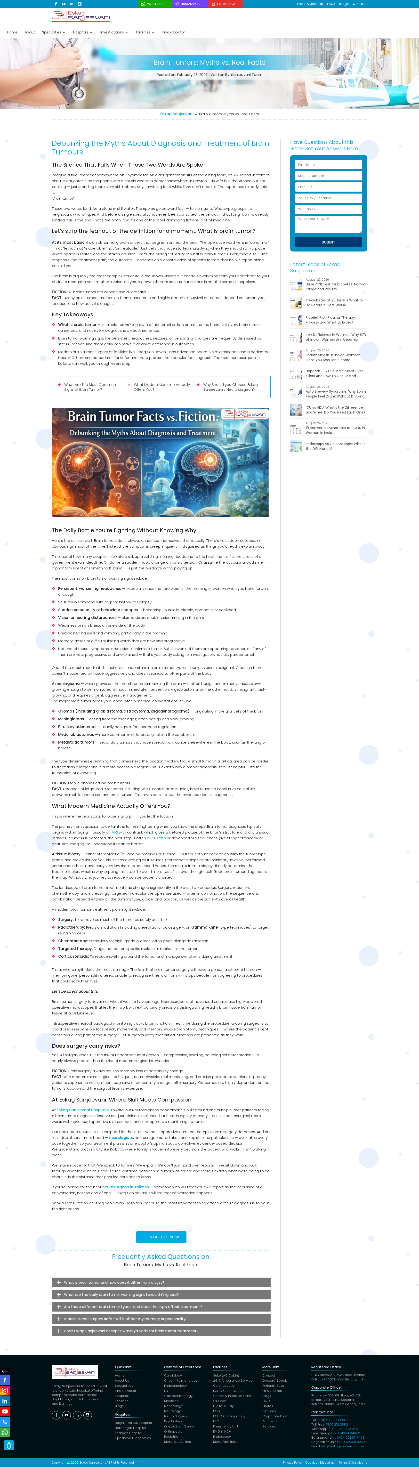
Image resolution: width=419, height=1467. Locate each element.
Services (269, 1411)
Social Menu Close (5, 1371)
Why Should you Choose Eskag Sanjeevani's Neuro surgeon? (230, 387)
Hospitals (80, 32)
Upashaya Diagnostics (133, 1438)
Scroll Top (9, 1445)
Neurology (172, 1411)
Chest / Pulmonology (180, 1380)
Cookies (311, 1462)
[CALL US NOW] (5, 1422)
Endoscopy (222, 1436)
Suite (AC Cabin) (226, 1375)
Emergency (226, 3)
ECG (216, 1411)
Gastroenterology (178, 1396)
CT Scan (219, 1401)
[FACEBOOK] (5, 1380)
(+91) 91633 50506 (331, 1420)
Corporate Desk (275, 1416)
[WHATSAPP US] (5, 1432)
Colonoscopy (223, 1385)
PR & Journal (272, 1390)
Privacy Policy (293, 1462)
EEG (216, 1421)
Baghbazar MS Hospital (133, 1422)
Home (12, 32)
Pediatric (171, 1436)
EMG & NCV (222, 1431)
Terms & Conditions (352, 1462)
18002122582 (191, 3)
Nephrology (173, 1406)
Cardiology (173, 1375)
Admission (270, 1421)
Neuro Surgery (175, 1416)
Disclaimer (328, 1462)
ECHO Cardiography (229, 1416)
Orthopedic (173, 1431)
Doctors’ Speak (274, 1380)
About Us (122, 1380)
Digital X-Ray (223, 1406)
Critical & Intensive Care (232, 1396)
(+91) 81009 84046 (343, 1428)
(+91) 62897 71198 (351, 1437)
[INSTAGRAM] (5, 1390)
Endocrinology (175, 1385)
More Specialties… (178, 1441)
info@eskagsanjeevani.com (343, 1446)
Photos (267, 1406)
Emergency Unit (225, 1426)
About (30, 32)
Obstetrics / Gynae (179, 1426)
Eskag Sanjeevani (176, 113)
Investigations (112, 32)
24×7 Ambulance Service (233, 1380)
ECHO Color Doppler (229, 1390)
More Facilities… (225, 1441)
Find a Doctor (173, 32)
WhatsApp (155, 3)
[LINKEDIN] (5, 1401)
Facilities (143, 32)
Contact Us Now (161, 1237)
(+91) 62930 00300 (352, 1442)
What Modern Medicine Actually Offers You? (162, 387)
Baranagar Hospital (130, 1428)
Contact (360, 4)
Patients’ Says (273, 1385)
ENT (167, 1390)
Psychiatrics (173, 1421)
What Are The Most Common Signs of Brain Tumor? (90, 387)
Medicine (171, 1401)
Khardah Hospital (128, 1433)
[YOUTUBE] (5, 1411)
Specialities (51, 32)
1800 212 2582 (337, 1424)
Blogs (344, 4)
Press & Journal (310, 4)
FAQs (331, 4)
